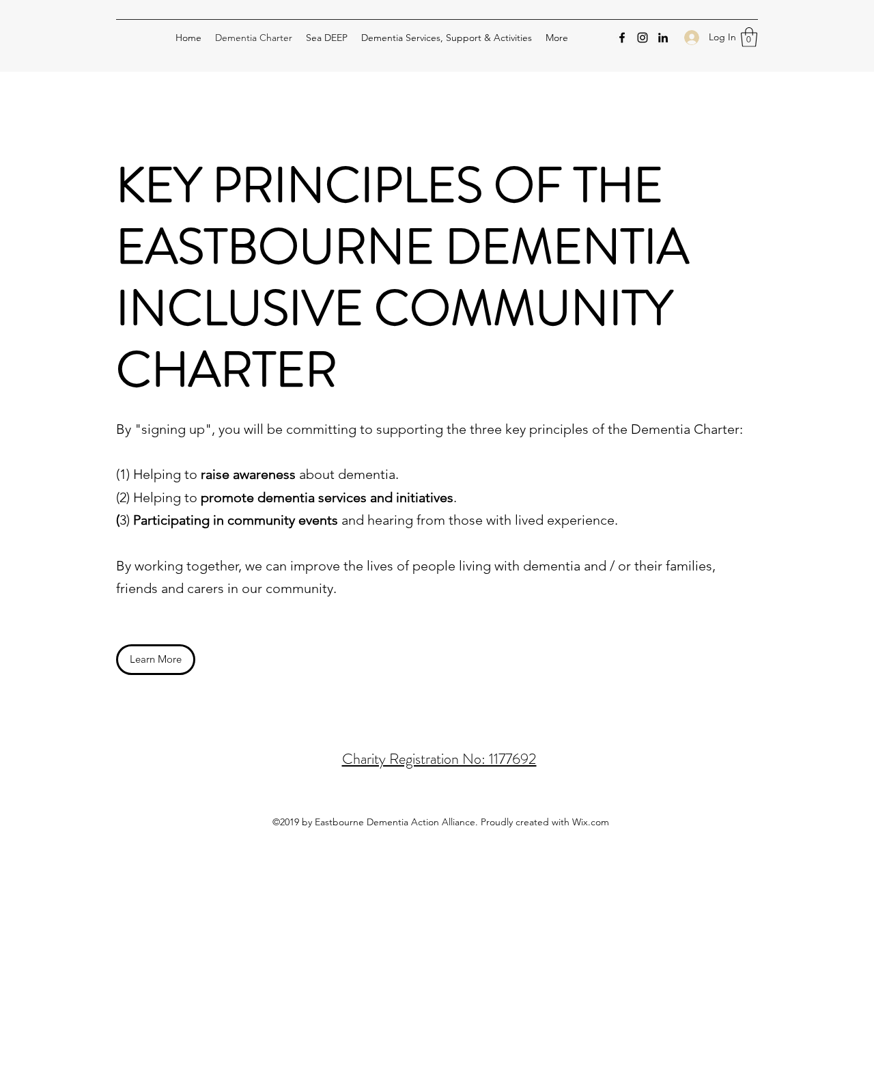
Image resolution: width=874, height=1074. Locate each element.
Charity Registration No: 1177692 (439, 758)
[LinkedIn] (663, 37)
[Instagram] (642, 37)
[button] (749, 37)
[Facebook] (622, 37)
